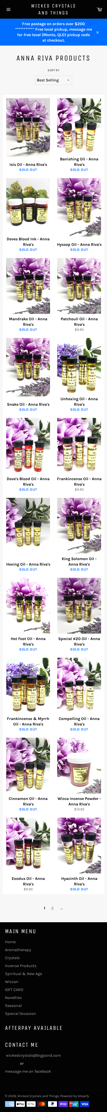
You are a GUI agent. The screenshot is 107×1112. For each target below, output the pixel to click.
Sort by (53, 70)
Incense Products (20, 965)
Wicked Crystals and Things (53, 9)
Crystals (12, 957)
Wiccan (11, 981)
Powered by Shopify (74, 1096)
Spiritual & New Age (23, 973)
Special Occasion (20, 1013)
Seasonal (13, 1005)
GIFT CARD (14, 989)
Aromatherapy (18, 949)
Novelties (13, 997)
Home (10, 941)
